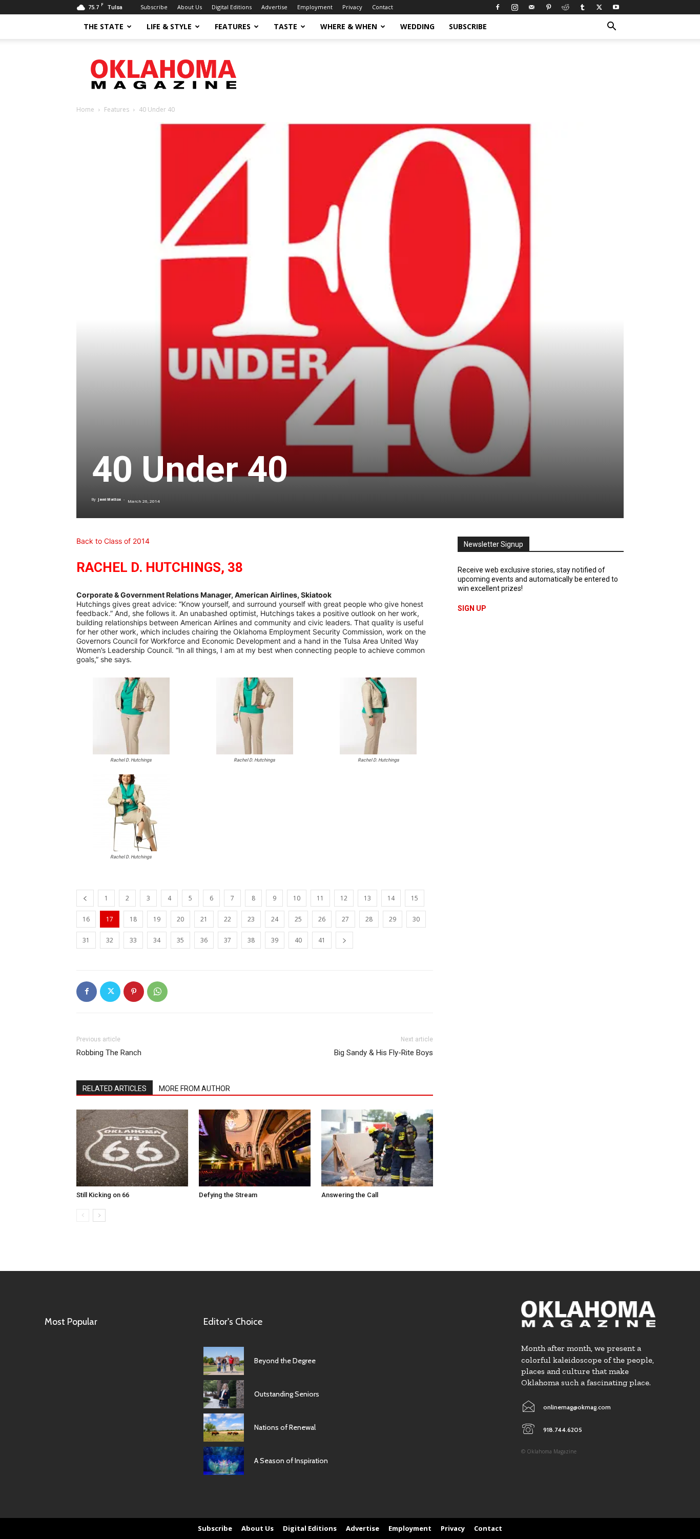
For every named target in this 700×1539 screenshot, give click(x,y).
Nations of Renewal (285, 1427)
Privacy (352, 7)
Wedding (417, 26)
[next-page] (99, 1215)
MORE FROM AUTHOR (194, 1088)
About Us (189, 7)
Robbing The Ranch (108, 1052)
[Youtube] (616, 7)
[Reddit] (565, 7)
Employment (315, 7)
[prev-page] (82, 1215)
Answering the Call (349, 1195)
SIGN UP (472, 608)
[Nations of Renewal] (223, 1427)
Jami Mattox (109, 499)
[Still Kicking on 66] (132, 1148)
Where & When (348, 26)
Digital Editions (232, 7)
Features (233, 26)
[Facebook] (497, 7)
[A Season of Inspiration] (223, 1461)
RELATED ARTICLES (115, 1088)
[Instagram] (514, 7)
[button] (611, 27)
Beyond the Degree (285, 1360)
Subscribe (154, 7)
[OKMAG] (588, 1314)
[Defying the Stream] (255, 1148)
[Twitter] (599, 7)
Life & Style (169, 26)
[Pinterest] (548, 7)
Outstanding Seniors (286, 1394)
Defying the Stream (228, 1195)
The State (103, 26)
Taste (285, 26)
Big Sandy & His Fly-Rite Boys (383, 1052)
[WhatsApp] (157, 991)
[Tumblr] (582, 7)
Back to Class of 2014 (113, 541)
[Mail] (531, 7)
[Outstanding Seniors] (223, 1394)
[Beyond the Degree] (223, 1361)
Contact (382, 7)
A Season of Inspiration (291, 1460)
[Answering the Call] (377, 1148)
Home (85, 109)
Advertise (274, 7)
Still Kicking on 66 (102, 1195)
